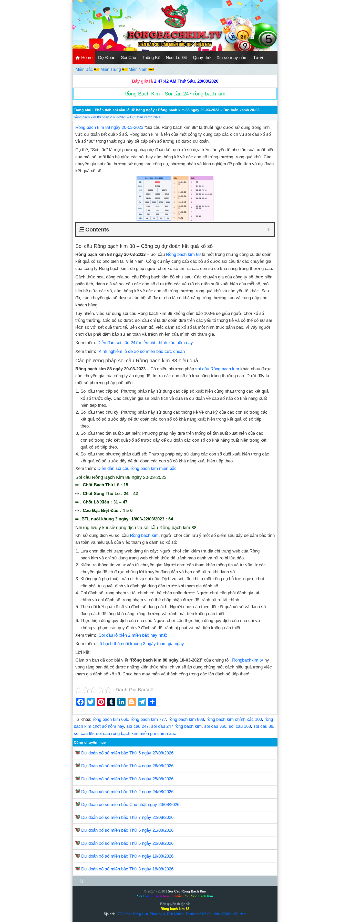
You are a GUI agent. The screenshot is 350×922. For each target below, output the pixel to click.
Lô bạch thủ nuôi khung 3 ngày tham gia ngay (140, 643)
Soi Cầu (128, 57)
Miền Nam (138, 69)
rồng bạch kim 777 (148, 719)
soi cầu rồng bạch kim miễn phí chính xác (136, 733)
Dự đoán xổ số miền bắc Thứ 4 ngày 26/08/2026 (127, 765)
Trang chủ (82, 110)
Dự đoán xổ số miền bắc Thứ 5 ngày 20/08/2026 (127, 843)
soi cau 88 (263, 726)
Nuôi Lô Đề (176, 57)
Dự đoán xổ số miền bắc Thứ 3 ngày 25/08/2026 (127, 779)
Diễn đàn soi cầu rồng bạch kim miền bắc (137, 468)
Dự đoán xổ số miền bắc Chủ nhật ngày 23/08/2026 (130, 804)
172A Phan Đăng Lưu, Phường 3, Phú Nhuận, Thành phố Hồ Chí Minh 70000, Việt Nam (181, 914)
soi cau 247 (138, 726)
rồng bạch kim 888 (186, 719)
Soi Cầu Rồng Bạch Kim (187, 891)
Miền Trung (111, 69)
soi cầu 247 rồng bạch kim (176, 726)
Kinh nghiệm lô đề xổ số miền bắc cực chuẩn (142, 351)
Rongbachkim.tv (247, 660)
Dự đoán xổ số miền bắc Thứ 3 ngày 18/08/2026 (127, 869)
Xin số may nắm (232, 57)
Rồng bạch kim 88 (183, 254)
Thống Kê (151, 57)
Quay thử (202, 57)
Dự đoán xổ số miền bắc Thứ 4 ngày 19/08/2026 (127, 856)
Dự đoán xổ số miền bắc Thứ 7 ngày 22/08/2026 (127, 817)
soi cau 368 (240, 726)
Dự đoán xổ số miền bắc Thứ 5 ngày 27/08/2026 (127, 753)
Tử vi (258, 57)
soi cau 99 (84, 733)
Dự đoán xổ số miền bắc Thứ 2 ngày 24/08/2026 (127, 791)
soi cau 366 (215, 726)
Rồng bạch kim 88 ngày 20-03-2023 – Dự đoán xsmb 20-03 (117, 117)
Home (86, 57)
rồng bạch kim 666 (110, 719)
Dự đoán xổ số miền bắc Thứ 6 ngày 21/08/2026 (127, 830)
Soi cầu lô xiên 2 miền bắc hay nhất (133, 635)
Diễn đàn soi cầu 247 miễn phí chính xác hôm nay (145, 342)
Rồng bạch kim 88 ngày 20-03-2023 (109, 127)
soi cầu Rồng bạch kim (217, 368)
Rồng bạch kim (144, 535)
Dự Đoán (106, 57)
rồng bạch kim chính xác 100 (234, 719)
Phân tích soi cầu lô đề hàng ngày (125, 110)
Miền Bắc (85, 69)
